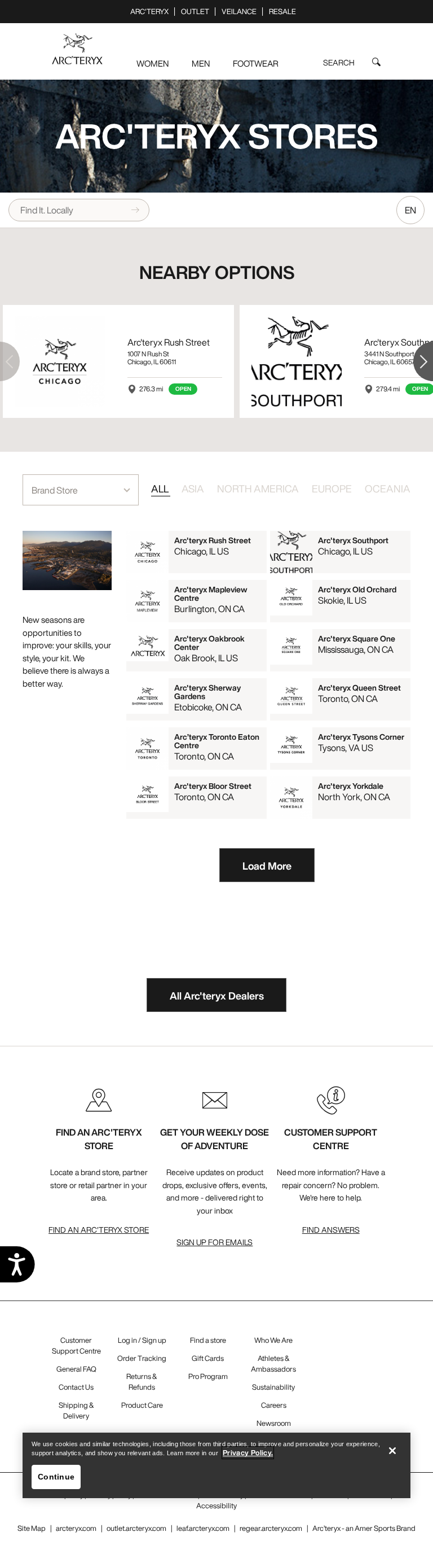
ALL (160, 488)
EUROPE (333, 488)
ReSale (282, 11)
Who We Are (273, 1340)
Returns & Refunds (141, 1382)
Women (152, 63)
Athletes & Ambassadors (273, 1363)
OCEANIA (387, 488)
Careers (273, 1405)
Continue (56, 1476)
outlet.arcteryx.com (136, 1528)
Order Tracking (141, 1358)
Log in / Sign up (142, 1340)
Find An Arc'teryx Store (98, 1230)
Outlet (195, 11)
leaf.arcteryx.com (202, 1528)
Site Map (31, 1528)
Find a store (208, 1340)
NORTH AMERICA (259, 488)
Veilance (239, 11)
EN (410, 210)
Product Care (142, 1405)
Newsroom (274, 1423)
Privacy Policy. (248, 1452)
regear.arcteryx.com (271, 1528)
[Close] (392, 1450)
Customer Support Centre (76, 1345)
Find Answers (331, 1230)
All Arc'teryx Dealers (217, 995)
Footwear (256, 63)
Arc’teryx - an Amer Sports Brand (364, 1528)
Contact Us (76, 1387)
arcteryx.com (76, 1528)
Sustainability (273, 1387)
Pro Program (208, 1376)
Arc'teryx (149, 11)
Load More (266, 865)
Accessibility (216, 1505)
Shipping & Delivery (76, 1410)
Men (201, 63)
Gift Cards (208, 1358)
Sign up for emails (214, 1242)
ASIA (194, 488)
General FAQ (76, 1369)
